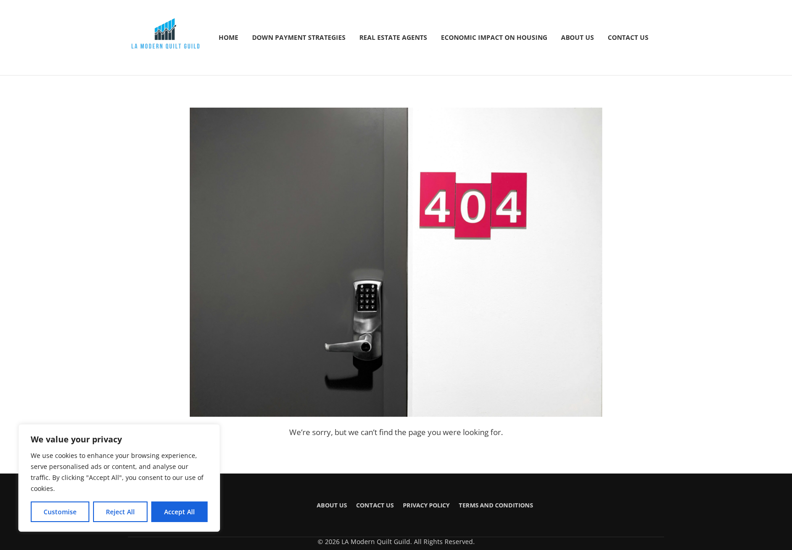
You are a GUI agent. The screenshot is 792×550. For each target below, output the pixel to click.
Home (228, 37)
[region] (119, 478)
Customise (60, 511)
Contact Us (628, 37)
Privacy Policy (426, 505)
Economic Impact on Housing (494, 37)
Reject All (120, 511)
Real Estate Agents (393, 37)
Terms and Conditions (496, 505)
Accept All (179, 511)
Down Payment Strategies (299, 37)
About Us (577, 37)
